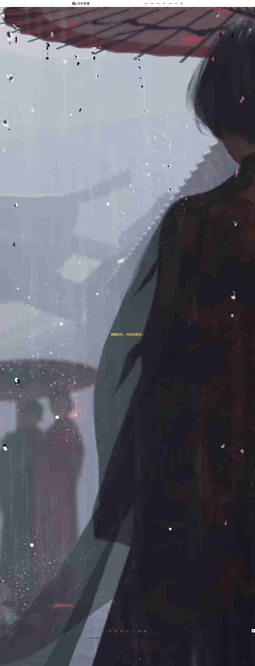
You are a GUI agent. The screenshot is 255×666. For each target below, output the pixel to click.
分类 (164, 3)
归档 (152, 3)
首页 (145, 3)
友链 (170, 3)
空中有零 (83, 3)
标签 (158, 3)
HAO (176, 3)
